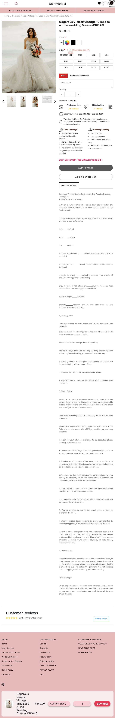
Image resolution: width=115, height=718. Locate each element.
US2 (93, 55)
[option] (20, 10)
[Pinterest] (2, 684)
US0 (80, 55)
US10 (93, 61)
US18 (93, 67)
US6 (66, 61)
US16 (80, 67)
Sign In (104, 3)
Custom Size (66, 55)
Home (6, 16)
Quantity (62, 89)
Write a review (101, 619)
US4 (106, 55)
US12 (106, 61)
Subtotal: (63, 100)
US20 (106, 67)
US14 (66, 67)
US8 (80, 61)
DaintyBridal (57, 4)
